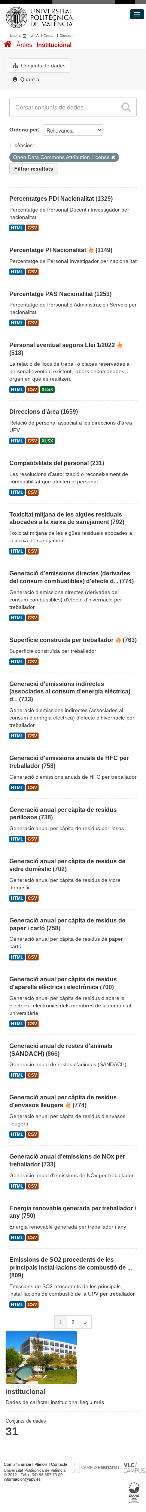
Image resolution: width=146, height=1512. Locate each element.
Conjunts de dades (42, 66)
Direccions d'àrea (34, 412)
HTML (17, 228)
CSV (32, 228)
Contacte (59, 1464)
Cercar (49, 36)
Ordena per (23, 130)
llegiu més (92, 1402)
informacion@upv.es (22, 1479)
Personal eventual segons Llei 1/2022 (62, 345)
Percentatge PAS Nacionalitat (51, 294)
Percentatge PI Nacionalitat (47, 250)
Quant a (29, 79)
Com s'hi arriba (17, 1464)
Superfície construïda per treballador (61, 640)
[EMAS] (134, 1492)
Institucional (54, 45)
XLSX (47, 389)
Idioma (16, 36)
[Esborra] (113, 157)
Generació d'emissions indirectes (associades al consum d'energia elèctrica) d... (69, 692)
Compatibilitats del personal (49, 463)
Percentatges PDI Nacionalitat (51, 199)
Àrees (24, 45)
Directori (66, 36)
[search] (126, 107)
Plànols (41, 1464)
